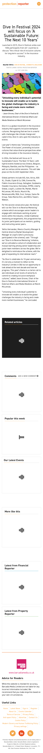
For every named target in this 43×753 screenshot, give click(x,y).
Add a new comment (27, 376)
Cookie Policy (20, 720)
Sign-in (25, 708)
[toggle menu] (39, 4)
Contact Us (33, 717)
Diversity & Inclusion (34, 65)
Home (5, 708)
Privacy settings (20, 726)
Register (34, 708)
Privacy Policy (28, 714)
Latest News (15, 708)
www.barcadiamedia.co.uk (21, 672)
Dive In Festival (19, 65)
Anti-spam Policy (9, 717)
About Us (12, 711)
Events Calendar (25, 711)
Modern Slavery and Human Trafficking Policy (20, 723)
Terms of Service (13, 714)
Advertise (22, 717)
